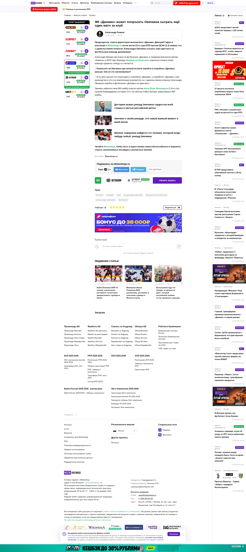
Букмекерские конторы (101, 3)
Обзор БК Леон (141, 341)
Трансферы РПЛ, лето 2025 (97, 376)
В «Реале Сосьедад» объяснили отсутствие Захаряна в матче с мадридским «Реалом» (225, 193)
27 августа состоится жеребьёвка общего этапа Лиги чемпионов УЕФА (229, 91)
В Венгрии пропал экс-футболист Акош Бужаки (226, 414)
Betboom (123, 200)
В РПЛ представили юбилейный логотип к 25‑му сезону (228, 173)
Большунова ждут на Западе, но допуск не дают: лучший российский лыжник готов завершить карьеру (168, 293)
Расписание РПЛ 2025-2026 (97, 361)
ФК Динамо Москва (133, 195)
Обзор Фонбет (141, 334)
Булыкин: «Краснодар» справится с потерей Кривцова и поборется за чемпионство (229, 235)
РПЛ (118, 195)
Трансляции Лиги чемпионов (123, 393)
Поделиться (170, 207)
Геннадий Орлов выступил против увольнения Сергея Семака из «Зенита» (227, 214)
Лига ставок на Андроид (121, 345)
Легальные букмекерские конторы (169, 338)
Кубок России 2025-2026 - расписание (83, 389)
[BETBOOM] (71, 77)
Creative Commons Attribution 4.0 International (121, 511)
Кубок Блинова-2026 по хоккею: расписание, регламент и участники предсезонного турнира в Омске (108, 293)
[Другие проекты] (38, 3)
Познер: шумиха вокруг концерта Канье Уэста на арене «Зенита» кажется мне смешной (229, 456)
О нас (66, 429)
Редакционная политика (74, 462)
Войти (210, 3)
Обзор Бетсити (141, 338)
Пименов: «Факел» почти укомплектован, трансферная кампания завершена (229, 377)
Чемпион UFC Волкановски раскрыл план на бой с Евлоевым (228, 152)
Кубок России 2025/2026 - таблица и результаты (84, 393)
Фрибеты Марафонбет (97, 345)
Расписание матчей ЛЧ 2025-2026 (125, 396)
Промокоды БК (72, 327)
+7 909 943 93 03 (145, 498)
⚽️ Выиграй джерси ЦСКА (44, 9)
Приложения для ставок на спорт (168, 344)
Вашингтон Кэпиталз (137, 60)
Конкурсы (127, 3)
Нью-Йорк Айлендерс (156, 88)
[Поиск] (152, 3)
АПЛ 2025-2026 (142, 356)
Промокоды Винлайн (73, 331)
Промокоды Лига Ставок (74, 338)
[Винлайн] (71, 27)
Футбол (99, 195)
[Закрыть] (242, 546)
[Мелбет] (71, 92)
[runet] (66, 527)
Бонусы (117, 3)
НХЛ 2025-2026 (118, 356)
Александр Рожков (114, 32)
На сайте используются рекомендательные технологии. (87, 520)
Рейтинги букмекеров (169, 327)
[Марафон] (71, 63)
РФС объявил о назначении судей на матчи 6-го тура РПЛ (228, 111)
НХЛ (128, 92)
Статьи (75, 3)
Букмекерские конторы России (167, 332)
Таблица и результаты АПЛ (144, 364)
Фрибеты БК (94, 327)
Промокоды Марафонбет (74, 341)
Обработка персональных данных (78, 458)
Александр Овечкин (105, 200)
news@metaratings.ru (147, 495)
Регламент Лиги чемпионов (122, 407)
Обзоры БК (140, 327)
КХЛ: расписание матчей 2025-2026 (74, 361)
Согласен (174, 534)
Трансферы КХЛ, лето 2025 (73, 367)
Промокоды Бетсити (72, 334)
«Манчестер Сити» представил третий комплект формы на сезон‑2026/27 (229, 356)
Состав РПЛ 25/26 (95, 381)
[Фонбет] (71, 51)
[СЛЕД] (182, 283)
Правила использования (74, 449)
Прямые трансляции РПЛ (98, 366)
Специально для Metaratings (76, 437)
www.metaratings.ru (93, 483)
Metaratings (109, 147)
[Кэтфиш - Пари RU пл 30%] (123, 548)
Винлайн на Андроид (120, 331)
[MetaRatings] (72, 473)
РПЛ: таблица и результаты (94, 371)
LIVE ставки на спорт (167, 348)
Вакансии (68, 433)
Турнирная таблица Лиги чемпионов (126, 400)
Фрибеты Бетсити (95, 341)
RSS (66, 441)
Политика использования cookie (77, 454)
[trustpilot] (115, 527)
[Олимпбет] (71, 39)
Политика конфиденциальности (77, 445)
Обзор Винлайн (141, 331)
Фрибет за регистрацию (98, 334)
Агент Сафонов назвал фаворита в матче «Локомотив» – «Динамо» (227, 131)
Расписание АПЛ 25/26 (144, 360)
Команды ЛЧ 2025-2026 (121, 404)
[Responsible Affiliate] (172, 528)
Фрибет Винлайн (95, 338)
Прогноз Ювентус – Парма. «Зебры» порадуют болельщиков (227, 484)
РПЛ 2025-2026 (95, 356)
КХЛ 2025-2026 (71, 356)
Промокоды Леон (71, 345)
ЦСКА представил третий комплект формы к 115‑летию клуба (229, 30)
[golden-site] (79, 527)
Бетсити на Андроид (119, 338)
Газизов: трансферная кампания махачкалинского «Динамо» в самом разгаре (228, 314)
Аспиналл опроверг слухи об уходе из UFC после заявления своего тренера (229, 434)
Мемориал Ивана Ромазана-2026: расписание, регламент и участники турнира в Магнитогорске (137, 293)
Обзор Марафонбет (143, 345)
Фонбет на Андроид (119, 334)
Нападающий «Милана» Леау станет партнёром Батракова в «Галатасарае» (229, 293)
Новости (66, 3)
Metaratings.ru (115, 45)
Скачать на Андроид (121, 327)
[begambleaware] (134, 527)
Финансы (115, 443)
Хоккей (110, 195)
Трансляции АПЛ (142, 370)
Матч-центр (54, 3)
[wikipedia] (96, 527)
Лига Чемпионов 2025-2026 (125, 389)
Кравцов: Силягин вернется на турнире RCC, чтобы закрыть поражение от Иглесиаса (229, 51)
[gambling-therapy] (153, 527)
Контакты (68, 425)
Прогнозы (84, 3)
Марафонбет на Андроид (122, 341)
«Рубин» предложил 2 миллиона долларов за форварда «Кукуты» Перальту (229, 255)
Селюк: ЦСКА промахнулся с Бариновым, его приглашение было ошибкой (229, 335)
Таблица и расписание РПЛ (77, 9)
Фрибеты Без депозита (97, 331)
